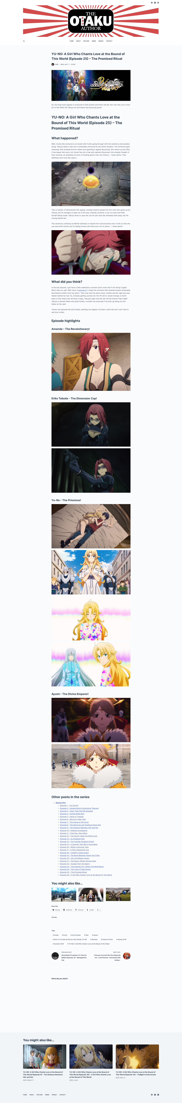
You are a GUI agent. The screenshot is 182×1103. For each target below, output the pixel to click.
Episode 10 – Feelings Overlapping (73, 830)
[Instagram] (158, 1095)
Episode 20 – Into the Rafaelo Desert (74, 858)
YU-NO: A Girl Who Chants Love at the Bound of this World (88, 944)
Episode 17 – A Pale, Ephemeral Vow (74, 850)
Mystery (94, 939)
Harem (95, 935)
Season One (61, 803)
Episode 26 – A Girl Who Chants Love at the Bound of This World (86, 875)
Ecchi (64, 935)
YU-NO (73, 64)
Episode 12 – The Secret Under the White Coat (78, 836)
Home (72, 41)
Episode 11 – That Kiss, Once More (73, 833)
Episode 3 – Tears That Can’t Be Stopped (76, 811)
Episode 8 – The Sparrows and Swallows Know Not (80, 825)
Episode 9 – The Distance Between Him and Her (79, 828)
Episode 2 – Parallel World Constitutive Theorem (79, 808)
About (78, 41)
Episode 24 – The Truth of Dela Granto (75, 869)
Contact (109, 41)
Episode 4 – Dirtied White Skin (72, 814)
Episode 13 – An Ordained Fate (72, 839)
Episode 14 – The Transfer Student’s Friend (77, 841)
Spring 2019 (121, 939)
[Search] (24, 41)
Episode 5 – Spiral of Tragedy (72, 817)
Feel (86, 935)
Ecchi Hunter (76, 935)
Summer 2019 (58, 944)
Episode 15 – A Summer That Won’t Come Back (79, 844)
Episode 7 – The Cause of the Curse (74, 822)
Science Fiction (107, 939)
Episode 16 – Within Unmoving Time (74, 847)
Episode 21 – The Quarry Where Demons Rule (78, 861)
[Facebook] (152, 2)
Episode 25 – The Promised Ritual (73, 872)
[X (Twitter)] (155, 2)
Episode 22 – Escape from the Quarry (75, 864)
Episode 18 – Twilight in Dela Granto (74, 853)
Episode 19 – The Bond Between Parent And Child (80, 855)
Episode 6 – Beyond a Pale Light (73, 819)
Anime (94, 41)
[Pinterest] (158, 2)
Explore (86, 41)
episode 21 (82, 290)
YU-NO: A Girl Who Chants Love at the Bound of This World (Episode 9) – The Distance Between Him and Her (43, 1074)
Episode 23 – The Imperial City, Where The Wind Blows (82, 867)
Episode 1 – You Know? (69, 805)
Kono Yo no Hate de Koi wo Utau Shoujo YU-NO (70, 939)
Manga (100, 41)
